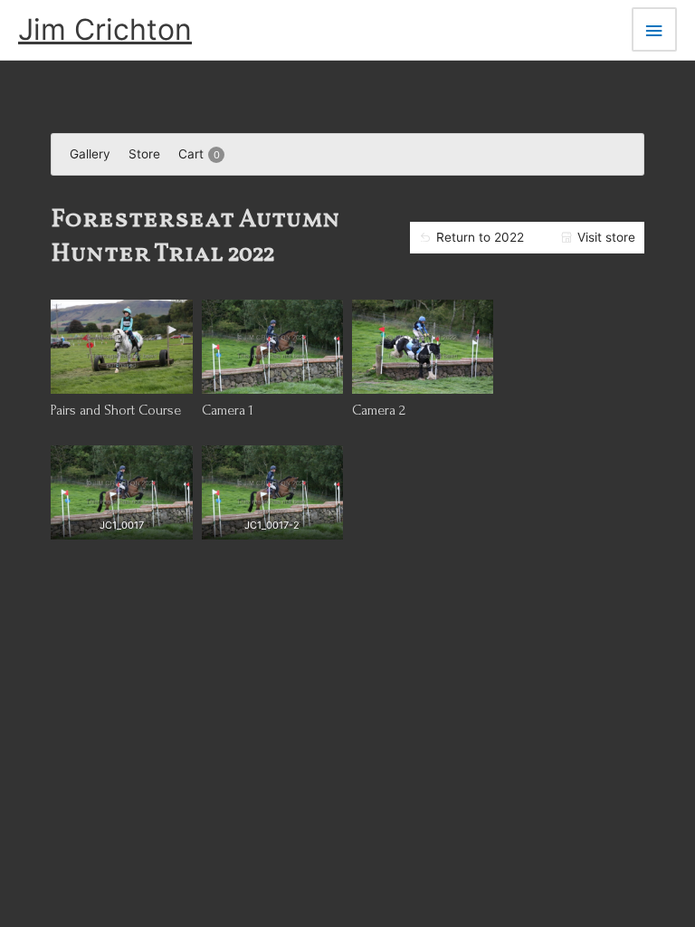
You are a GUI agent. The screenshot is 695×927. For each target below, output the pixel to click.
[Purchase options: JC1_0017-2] (272, 521)
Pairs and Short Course (116, 410)
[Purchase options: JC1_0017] (122, 521)
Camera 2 (378, 410)
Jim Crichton (105, 29)
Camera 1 (227, 410)
